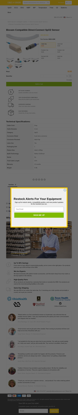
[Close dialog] (65, 190)
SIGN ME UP (39, 215)
